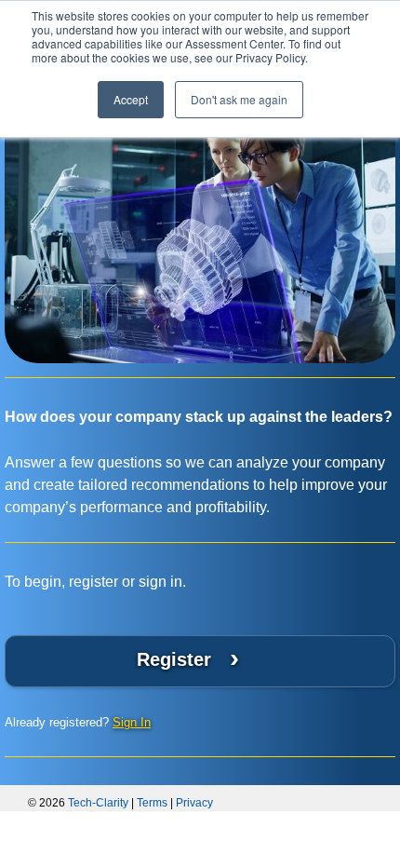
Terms (152, 802)
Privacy (194, 802)
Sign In (132, 722)
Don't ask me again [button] (239, 99)
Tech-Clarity (98, 802)
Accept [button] (130, 99)
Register (188, 658)
